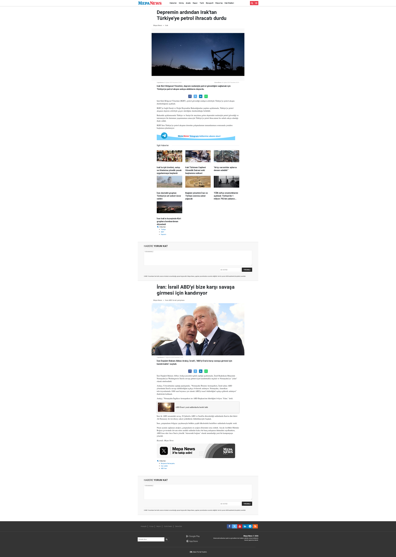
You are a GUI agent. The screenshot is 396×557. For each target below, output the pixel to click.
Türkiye (163, 229)
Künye (151, 526)
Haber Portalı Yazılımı (200, 552)
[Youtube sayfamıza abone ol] (239, 526)
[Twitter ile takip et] (234, 526)
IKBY (162, 232)
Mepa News (157, 25)
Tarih (202, 3)
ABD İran (164, 468)
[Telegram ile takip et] (250, 526)
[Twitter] (195, 96)
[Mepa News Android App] (193, 536)
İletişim (158, 526)
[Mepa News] (150, 3)
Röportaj (218, 3)
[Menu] (256, 3)
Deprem (163, 234)
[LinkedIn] (200, 96)
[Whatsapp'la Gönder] (206, 96)
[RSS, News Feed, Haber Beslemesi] (255, 526)
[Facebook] (190, 96)
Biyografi (209, 3)
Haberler (173, 3)
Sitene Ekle (178, 526)
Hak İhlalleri (229, 3)
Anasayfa (143, 526)
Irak (166, 25)
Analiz (188, 3)
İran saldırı (164, 466)
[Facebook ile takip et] (229, 526)
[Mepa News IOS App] (193, 540)
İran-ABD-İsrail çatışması (174, 300)
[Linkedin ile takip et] (245, 526)
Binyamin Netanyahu (168, 463)
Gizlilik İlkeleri (168, 526)
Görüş (181, 3)
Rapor (195, 3)
